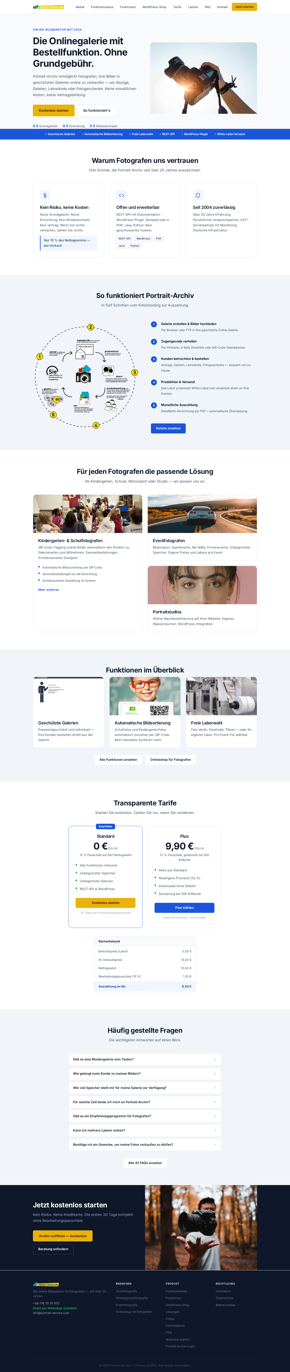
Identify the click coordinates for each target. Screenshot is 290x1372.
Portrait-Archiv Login (180, 1346)
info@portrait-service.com (51, 1313)
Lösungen (172, 1312)
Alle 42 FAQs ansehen (145, 1163)
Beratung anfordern (53, 1249)
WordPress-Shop (154, 7)
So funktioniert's (96, 110)
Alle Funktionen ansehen (118, 760)
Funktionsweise (102, 7)
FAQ (207, 7)
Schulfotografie (126, 1291)
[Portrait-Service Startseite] (49, 6)
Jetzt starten (244, 7)
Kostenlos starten (54, 110)
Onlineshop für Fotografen (170, 760)
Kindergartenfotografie (132, 1298)
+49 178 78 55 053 (46, 1303)
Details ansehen (168, 428)
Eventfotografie (126, 1305)
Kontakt (222, 7)
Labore (193, 7)
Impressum (223, 1291)
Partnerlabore (175, 1325)
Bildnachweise (225, 1305)
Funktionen (128, 7)
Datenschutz (224, 1298)
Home (80, 7)
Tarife (177, 7)
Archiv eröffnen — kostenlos (63, 1236)
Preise (170, 1319)
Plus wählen (184, 908)
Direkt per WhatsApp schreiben (55, 1308)
